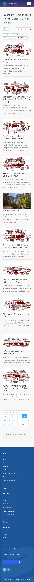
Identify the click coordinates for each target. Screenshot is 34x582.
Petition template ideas (10, 473)
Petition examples (8, 511)
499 (15, 420)
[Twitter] (5, 570)
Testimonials (6, 527)
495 (20, 416)
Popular (6, 35)
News (4, 463)
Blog (4, 541)
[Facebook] (9, 570)
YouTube (5, 538)
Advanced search (10, 38)
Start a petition (7, 470)
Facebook (6, 531)
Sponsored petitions (9, 480)
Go (19, 562)
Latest (6, 32)
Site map (5, 466)
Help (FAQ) (6, 493)
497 (5, 420)
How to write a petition (10, 477)
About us (5, 500)
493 (10, 416)
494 (15, 416)
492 (5, 416)
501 (25, 420)
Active (6, 29)
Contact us (6, 504)
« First (6, 412)
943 (10, 424)
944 (15, 424)
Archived (15, 35)
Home (4, 459)
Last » (23, 424)
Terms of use (7, 507)
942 (5, 424)
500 (20, 420)
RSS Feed (22, 38)
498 (10, 420)
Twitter (5, 534)
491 (26, 412)
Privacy (5, 497)
